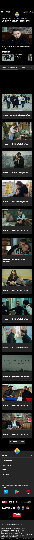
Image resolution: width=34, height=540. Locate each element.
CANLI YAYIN (7, 12)
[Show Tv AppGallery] (28, 492)
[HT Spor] (17, 502)
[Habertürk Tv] (11, 502)
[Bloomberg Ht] (26, 502)
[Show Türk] (23, 508)
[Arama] (32, 12)
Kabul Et (29, 534)
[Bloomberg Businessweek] (8, 508)
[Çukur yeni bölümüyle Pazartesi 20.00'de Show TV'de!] (17, 35)
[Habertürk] (4, 502)
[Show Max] (27, 508)
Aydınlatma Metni (6, 533)
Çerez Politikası (6, 532)
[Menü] (2, 12)
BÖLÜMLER (5, 67)
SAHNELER (13, 67)
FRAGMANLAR (23, 67)
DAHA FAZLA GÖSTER (17, 442)
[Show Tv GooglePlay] (17, 492)
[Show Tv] (17, 14)
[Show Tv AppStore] (6, 492)
